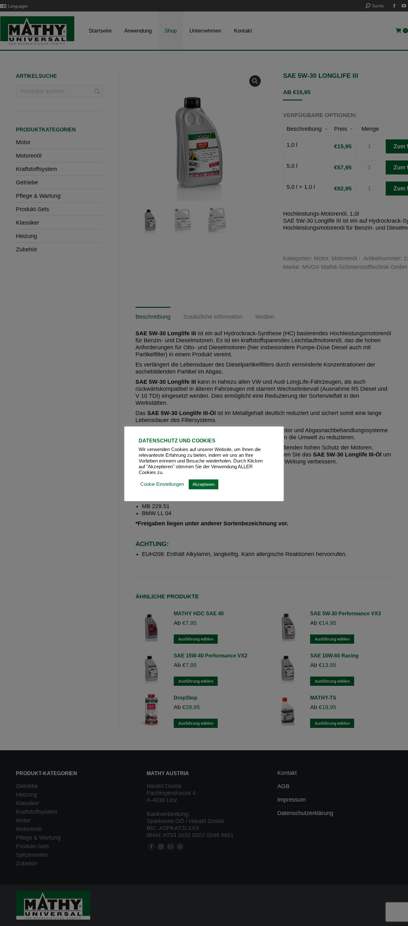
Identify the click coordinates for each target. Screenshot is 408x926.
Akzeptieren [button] (204, 484)
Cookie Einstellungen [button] (162, 484)
